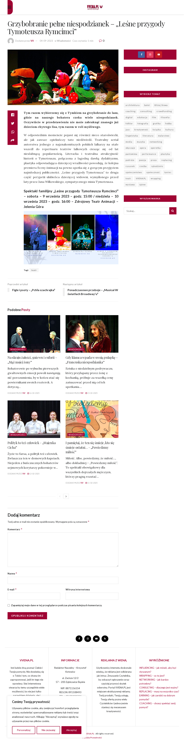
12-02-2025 (34, 473)
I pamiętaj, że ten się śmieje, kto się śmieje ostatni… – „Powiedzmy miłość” (90, 447)
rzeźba (143, 166)
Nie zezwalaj (48, 730)
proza (154, 160)
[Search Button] (172, 210)
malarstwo (163, 135)
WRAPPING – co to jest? (152, 675)
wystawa (130, 184)
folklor (129, 123)
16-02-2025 (34, 393)
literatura (148, 135)
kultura (169, 129)
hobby (168, 123)
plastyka (165, 154)
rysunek (130, 166)
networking (156, 142)
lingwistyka (132, 135)
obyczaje (130, 148)
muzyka (141, 142)
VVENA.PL (141, 178)
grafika (157, 123)
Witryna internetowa (78, 589)
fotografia (142, 123)
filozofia (165, 117)
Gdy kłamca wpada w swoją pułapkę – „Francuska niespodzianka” (92, 359)
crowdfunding (164, 111)
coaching (130, 111)
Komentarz (15, 529)
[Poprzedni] (60, 496)
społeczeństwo (134, 172)
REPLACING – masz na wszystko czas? (159, 691)
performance (149, 154)
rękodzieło (157, 166)
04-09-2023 (46, 40)
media (129, 142)
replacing (166, 160)
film (154, 117)
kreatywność (141, 129)
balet (147, 105)
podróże (130, 160)
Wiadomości (64, 40)
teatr (34, 270)
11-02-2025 (92, 483)
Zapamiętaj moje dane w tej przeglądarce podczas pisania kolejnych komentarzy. (56, 605)
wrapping (156, 178)
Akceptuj (71, 730)
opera (143, 148)
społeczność (153, 172)
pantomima (131, 154)
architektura (133, 105)
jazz (128, 129)
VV (32, 40)
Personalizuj (23, 730)
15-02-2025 (92, 393)
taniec (167, 172)
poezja (142, 160)
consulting (146, 111)
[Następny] (66, 496)
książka (157, 129)
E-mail (12, 589)
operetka (156, 148)
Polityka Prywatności (92, 737)
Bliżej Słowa (161, 105)
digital (129, 117)
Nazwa (12, 573)
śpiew (142, 184)
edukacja (142, 117)
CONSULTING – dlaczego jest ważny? (158, 687)
